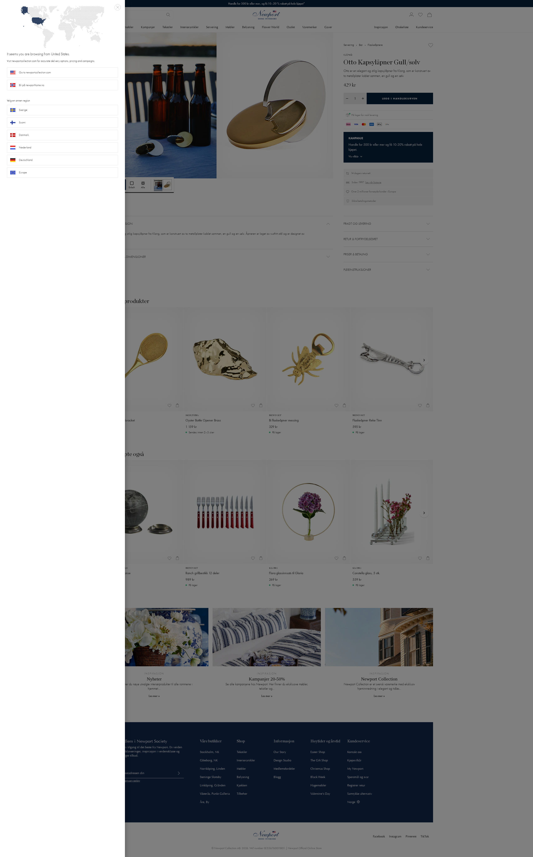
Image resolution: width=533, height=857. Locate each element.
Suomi (22, 122)
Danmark (24, 135)
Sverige (23, 110)
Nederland (25, 147)
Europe (23, 172)
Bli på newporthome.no (31, 85)
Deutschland (25, 160)
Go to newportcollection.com (35, 72)
